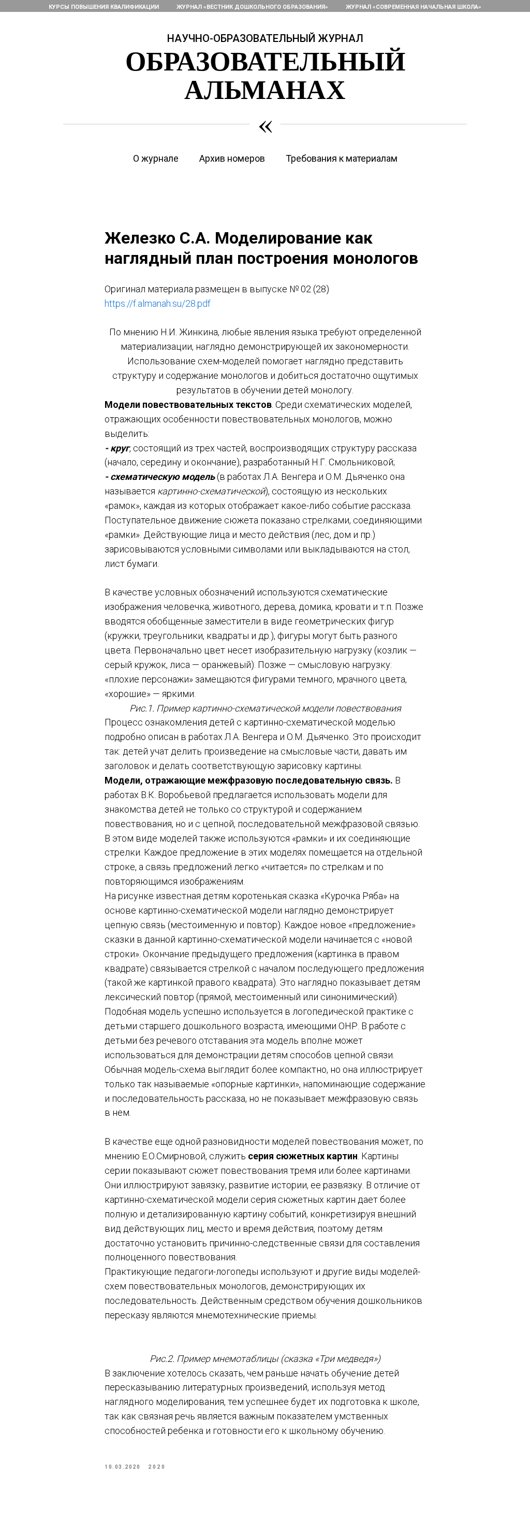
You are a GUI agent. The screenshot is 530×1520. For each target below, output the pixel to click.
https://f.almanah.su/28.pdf (158, 303)
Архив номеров (232, 158)
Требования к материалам (342, 158)
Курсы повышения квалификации (104, 7)
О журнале (156, 158)
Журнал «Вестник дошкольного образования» (252, 7)
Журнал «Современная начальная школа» (413, 7)
